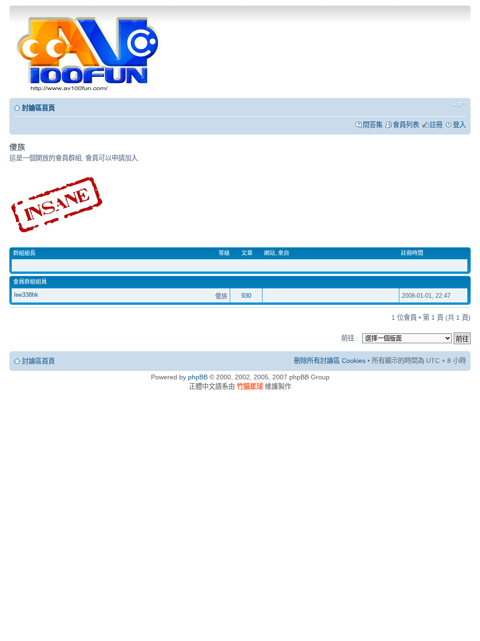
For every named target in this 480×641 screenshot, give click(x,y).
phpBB (198, 377)
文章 (247, 253)
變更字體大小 (459, 104)
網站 (269, 253)
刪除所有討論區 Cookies (330, 360)
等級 (224, 253)
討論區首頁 (38, 108)
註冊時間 (412, 253)
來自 (283, 253)
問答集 (372, 124)
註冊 (435, 124)
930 (246, 295)
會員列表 (406, 124)
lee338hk (26, 294)
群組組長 (24, 253)
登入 (459, 124)
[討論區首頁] (89, 51)
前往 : (349, 338)
